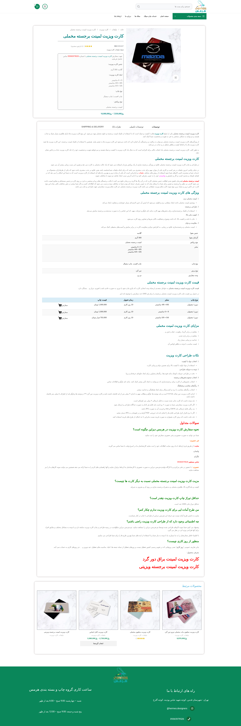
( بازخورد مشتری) (77, 46)
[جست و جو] (138, 6)
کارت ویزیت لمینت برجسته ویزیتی (169, 566)
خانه (122, 30)
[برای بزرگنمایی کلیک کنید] (176, 77)
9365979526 (74, 56)
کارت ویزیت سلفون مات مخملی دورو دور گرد (182, 632)
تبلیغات (114, 30)
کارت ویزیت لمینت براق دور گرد (171, 559)
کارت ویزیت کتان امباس (98, 632)
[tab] (155, 127)
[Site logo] (200, 6)
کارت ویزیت (103, 30)
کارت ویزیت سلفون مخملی (140, 632)
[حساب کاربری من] (45, 6)
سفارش (65, 305)
